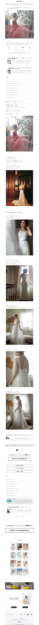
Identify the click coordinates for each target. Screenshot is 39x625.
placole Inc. (19, 624)
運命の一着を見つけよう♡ (12, 495)
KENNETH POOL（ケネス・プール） (13, 94)
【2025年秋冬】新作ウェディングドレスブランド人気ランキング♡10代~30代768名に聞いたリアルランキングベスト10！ (19, 68)
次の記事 (22, 516)
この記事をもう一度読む (19, 471)
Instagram (29, 49)
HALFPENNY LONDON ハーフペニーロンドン (15, 83)
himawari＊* (14, 499)
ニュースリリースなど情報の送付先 (19, 618)
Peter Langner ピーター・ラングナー (13, 90)
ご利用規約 (15, 619)
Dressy (19, 1)
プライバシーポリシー (19, 619)
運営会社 (13, 619)
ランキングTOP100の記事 (19, 468)
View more (19, 578)
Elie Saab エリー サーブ (11, 81)
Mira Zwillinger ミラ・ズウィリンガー (13, 85)
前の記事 (16, 516)
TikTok (9, 49)
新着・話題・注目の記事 (19, 465)
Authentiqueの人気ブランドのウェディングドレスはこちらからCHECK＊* (14, 207)
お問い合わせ (19, 621)
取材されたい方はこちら (24, 619)
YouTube (23, 49)
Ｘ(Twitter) (16, 49)
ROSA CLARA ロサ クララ (12, 486)
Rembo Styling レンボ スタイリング (13, 92)
